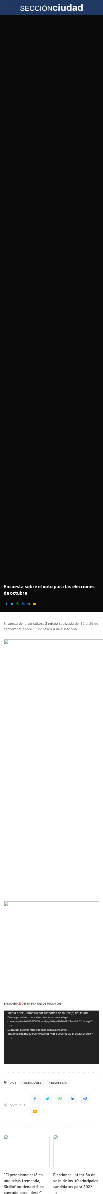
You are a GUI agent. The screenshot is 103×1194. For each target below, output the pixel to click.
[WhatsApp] (17, 604)
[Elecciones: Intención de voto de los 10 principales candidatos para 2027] (76, 1152)
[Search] (94, 7)
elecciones (32, 1082)
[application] (51, 1037)
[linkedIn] (23, 604)
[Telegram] (29, 604)
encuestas (58, 1082)
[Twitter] (12, 604)
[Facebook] (6, 604)
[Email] (34, 604)
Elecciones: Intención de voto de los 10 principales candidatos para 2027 (75, 1181)
